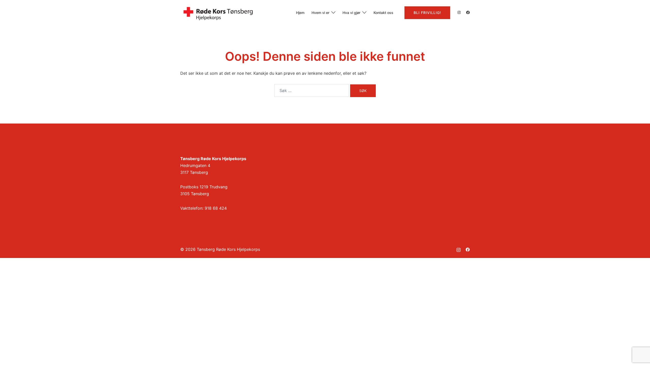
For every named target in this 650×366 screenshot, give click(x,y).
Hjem (300, 12)
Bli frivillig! (427, 12)
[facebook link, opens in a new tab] (468, 12)
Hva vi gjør (351, 12)
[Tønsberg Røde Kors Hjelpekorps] (218, 12)
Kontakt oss (383, 12)
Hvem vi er (320, 12)
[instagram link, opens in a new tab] (459, 12)
